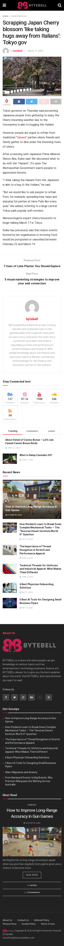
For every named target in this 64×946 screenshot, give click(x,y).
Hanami (21, 137)
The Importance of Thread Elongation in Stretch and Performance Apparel (35, 550)
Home (5, 16)
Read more (32, 875)
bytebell (17, 50)
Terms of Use (48, 924)
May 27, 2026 (27, 592)
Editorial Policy (41, 920)
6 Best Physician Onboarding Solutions (27, 757)
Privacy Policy (9, 924)
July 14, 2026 (27, 539)
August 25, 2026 (14, 515)
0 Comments (33, 892)
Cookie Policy (28, 924)
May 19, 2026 (27, 608)
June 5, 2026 (27, 558)
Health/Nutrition (19, 16)
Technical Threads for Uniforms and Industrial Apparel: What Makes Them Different (40, 569)
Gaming (32, 805)
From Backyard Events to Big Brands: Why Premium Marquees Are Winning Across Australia (28, 781)
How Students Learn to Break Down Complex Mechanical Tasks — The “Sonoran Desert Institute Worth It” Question (30, 730)
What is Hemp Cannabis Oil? (36, 455)
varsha (33, 885)
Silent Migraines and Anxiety (21, 772)
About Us (7, 920)
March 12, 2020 (35, 50)
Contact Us (23, 920)
